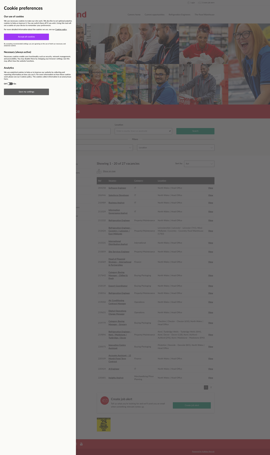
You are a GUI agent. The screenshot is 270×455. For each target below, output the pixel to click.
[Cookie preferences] (135, 227)
